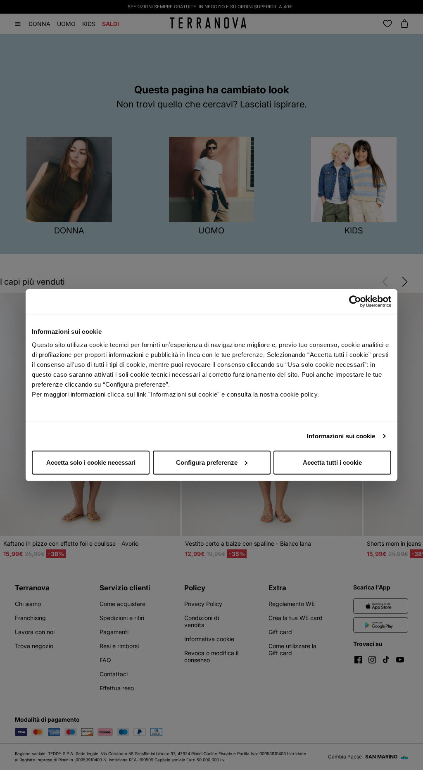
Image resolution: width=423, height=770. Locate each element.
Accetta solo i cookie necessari (90, 462)
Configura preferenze (207, 462)
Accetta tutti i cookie (332, 462)
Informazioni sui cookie (341, 436)
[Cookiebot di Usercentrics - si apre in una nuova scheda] (355, 301)
